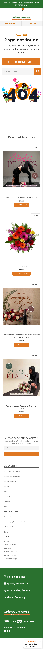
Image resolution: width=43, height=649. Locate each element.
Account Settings (10, 559)
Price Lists (8, 517)
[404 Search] (37, 71)
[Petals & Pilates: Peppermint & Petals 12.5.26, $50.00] (21, 378)
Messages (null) (10, 545)
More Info (36, 147)
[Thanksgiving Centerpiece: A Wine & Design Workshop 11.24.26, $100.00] (21, 306)
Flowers (7, 486)
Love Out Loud (21, 266)
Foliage (6, 491)
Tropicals (7, 497)
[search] (7, 10)
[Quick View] (37, 147)
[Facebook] (5, 631)
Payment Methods (10, 552)
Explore (6, 532)
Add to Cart (21, 205)
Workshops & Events (12, 471)
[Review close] (40, 641)
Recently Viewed (10, 555)
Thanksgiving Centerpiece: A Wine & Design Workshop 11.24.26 (21, 336)
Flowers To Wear (10, 481)
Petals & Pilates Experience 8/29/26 (21, 198)
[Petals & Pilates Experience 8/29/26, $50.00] (21, 169)
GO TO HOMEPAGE (21, 62)
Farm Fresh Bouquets (12, 476)
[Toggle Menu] (36, 10)
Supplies (7, 502)
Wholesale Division (11, 527)
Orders (6, 541)
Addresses (8, 548)
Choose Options (23, 273)
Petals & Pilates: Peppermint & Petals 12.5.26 (21, 407)
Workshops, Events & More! (14, 522)
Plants (6, 507)
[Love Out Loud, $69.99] (21, 238)
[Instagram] (8, 631)
